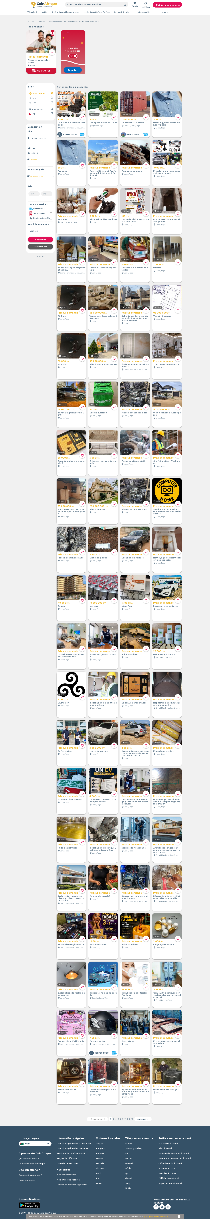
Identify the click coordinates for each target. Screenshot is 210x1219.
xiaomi (128, 1178)
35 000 (95, 409)
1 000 (94, 941)
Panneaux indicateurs (70, 799)
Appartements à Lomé (170, 1183)
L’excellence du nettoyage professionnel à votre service (134, 801)
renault (100, 1153)
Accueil (31, 21)
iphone (128, 1143)
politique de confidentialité (156, 1216)
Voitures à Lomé (166, 1168)
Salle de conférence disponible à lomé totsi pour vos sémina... (134, 318)
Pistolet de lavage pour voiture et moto (166, 172)
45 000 (127, 989)
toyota (99, 1143)
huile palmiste (129, 654)
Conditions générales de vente (72, 1148)
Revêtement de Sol (164, 654)
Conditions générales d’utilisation (74, 1143)
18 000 (159, 167)
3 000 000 (97, 747)
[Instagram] (168, 1206)
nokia (128, 1188)
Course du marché (99, 896)
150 (125, 216)
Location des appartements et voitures (71, 655)
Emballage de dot (163, 751)
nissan (99, 1158)
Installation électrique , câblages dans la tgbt (102, 849)
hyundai (100, 1163)
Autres (165, 12)
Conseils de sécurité (67, 1163)
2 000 (158, 941)
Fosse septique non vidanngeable (166, 220)
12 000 (158, 264)
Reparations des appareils (103, 994)
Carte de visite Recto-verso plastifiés (135, 220)
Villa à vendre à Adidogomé (167, 414)
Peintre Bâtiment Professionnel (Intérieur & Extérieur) (102, 173)
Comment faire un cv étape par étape (102, 800)
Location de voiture (132, 558)
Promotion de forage (165, 1089)
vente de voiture (98, 751)
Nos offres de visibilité (68, 1179)
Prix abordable (97, 944)
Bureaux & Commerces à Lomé (174, 1158)
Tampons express (131, 171)
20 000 (63, 457)
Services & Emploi (121, 12)
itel (126, 1153)
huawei (129, 1163)
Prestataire (127, 1041)
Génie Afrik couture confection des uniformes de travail (167, 995)
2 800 (126, 747)
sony (127, 1183)
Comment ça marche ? (30, 1175)
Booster (73, 70)
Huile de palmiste (67, 848)
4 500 (94, 796)
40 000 (64, 602)
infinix (128, 1168)
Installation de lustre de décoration (71, 994)
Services (41, 21)
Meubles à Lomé (167, 1173)
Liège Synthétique (163, 944)
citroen (100, 1168)
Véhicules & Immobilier (37, 12)
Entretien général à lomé (102, 655)
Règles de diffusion (67, 1158)
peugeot (100, 1148)
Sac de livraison (98, 413)
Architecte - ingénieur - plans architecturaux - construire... (166, 850)
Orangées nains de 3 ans (103, 123)
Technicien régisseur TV (71, 944)
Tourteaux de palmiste (166, 364)
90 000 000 (161, 409)
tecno (128, 1158)
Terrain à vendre (162, 316)
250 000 (128, 264)
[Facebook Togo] (156, 1206)
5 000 (94, 457)
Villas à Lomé (165, 1148)
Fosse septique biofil (133, 461)
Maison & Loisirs (143, 12)
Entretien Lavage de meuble (103, 462)
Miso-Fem (127, 606)
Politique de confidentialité (71, 1153)
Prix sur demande (38, 56)
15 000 (127, 602)
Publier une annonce (168, 5)
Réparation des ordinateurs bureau (134, 897)
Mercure (94, 606)
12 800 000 (66, 409)
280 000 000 (98, 506)
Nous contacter (27, 1180)
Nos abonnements (66, 1174)
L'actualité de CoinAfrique (32, 1163)
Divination (63, 703)
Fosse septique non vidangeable (166, 1042)
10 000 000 (97, 602)
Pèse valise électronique (103, 219)
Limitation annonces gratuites (72, 1184)
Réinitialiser (40, 247)
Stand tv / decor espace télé (103, 269)
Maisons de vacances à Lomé (173, 1153)
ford (98, 1173)
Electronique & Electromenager (65, 12)
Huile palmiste (129, 944)
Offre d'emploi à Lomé (170, 1163)
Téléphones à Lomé (168, 1178)
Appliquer (40, 239)
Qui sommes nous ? (29, 1158)
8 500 (94, 216)
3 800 (94, 554)
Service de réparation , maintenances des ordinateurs (167, 511)
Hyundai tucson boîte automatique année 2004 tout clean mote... (135, 753)
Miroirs (157, 268)
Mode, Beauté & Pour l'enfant (97, 12)
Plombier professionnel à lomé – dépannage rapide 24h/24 (166, 801)
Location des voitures (165, 606)
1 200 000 (128, 119)
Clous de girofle (98, 558)
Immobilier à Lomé (168, 1143)
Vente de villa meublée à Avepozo (103, 317)
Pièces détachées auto (134, 413)
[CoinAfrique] (44, 4)
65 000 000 (98, 312)
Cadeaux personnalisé (134, 703)
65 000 (63, 361)
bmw (99, 1183)
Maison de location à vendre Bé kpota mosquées (71, 511)
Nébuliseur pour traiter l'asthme (134, 994)
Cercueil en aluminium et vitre (134, 269)
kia (97, 1178)
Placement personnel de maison (39, 61)
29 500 (159, 651)
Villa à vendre (97, 509)
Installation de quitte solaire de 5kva (103, 704)
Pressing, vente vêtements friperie (166, 124)
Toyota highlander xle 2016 (71, 414)
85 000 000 (161, 312)
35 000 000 (66, 506)
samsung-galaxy (133, 1148)
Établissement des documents (135, 365)
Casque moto (97, 1041)
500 (93, 119)
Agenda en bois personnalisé (71, 462)
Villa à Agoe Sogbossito (103, 364)
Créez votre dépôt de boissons (102, 1090)
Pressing (62, 171)
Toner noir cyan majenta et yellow (71, 269)
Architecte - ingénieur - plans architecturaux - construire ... (71, 898)
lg (126, 1173)
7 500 (63, 119)
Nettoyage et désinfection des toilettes (167, 559)
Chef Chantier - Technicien (166, 462)
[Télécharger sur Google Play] (29, 1205)
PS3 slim (62, 316)
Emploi (61, 606)
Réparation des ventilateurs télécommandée (166, 897)
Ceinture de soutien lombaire (71, 124)
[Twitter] (162, 1206)
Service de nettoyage (133, 848)
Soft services (65, 751)
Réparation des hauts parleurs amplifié (166, 704)
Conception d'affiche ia (71, 1041)
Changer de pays (30, 1138)
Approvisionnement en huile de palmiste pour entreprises (135, 1091)
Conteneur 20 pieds (132, 123)
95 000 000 (98, 361)
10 (132, 1119)
